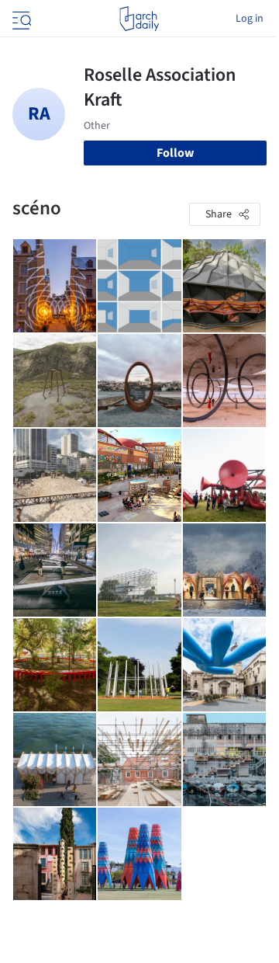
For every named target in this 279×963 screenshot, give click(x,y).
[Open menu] (20, 19)
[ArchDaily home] (139, 18)
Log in (250, 18)
